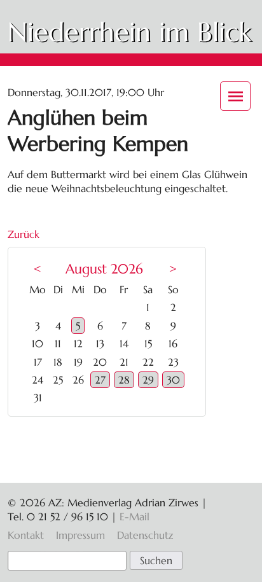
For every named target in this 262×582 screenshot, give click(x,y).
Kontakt (26, 535)
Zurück (23, 234)
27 (100, 379)
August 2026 (104, 269)
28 (124, 379)
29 (148, 379)
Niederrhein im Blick (129, 32)
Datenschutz (145, 535)
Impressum (80, 535)
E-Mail (134, 516)
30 (173, 379)
